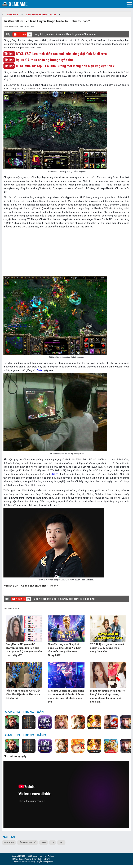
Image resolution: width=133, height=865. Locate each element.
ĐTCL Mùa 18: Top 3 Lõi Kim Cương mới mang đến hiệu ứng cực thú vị (65, 66)
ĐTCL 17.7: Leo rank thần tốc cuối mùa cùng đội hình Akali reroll (62, 54)
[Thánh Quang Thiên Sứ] (61, 722)
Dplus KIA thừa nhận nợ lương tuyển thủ (44, 60)
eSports (12, 14)
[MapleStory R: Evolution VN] (78, 746)
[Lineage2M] (29, 722)
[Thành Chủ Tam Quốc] (111, 746)
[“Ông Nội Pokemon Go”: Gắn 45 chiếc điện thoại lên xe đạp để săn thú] (24, 675)
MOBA (43, 842)
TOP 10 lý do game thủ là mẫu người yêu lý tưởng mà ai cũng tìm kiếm (107, 648)
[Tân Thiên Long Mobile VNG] (94, 722)
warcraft (8, 842)
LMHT (54, 474)
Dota (39, 370)
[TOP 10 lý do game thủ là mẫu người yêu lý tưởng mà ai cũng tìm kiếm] (108, 628)
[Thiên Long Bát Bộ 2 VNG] (111, 722)
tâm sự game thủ (27, 842)
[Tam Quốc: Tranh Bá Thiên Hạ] (12, 722)
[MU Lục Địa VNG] (45, 722)
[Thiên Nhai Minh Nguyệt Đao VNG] (78, 722)
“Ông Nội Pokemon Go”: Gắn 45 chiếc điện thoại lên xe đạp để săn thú (23, 694)
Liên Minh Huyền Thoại (41, 14)
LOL (52, 842)
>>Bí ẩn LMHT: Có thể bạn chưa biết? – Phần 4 (31, 585)
